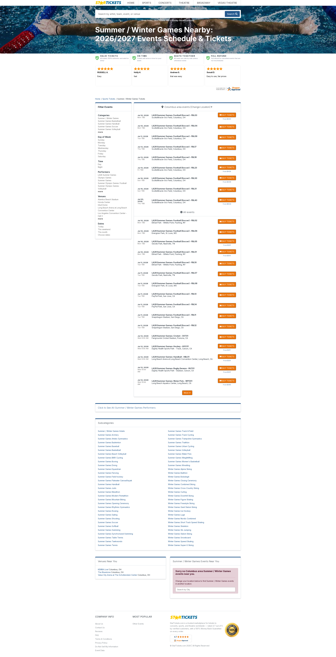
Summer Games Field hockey (110, 477)
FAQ (97, 635)
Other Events (138, 624)
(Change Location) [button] (200, 107)
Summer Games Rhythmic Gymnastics (114, 507)
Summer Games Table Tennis (110, 537)
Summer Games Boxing (108, 461)
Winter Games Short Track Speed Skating (186, 522)
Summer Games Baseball (108, 446)
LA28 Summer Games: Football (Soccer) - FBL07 (174, 273)
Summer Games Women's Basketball (184, 461)
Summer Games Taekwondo (110, 541)
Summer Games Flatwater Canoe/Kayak (115, 480)
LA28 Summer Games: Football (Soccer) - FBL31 (174, 189)
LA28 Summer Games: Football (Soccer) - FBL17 (174, 147)
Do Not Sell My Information (106, 646)
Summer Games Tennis (108, 545)
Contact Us (100, 627)
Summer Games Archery (108, 435)
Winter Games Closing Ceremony (182, 480)
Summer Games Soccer (108, 522)
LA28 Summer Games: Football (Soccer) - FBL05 (174, 241)
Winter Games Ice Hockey (179, 511)
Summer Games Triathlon (178, 442)
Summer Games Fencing (108, 473)
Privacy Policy (101, 643)
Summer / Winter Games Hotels (111, 431)
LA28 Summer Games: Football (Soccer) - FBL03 (174, 115)
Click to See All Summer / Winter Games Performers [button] (127, 407)
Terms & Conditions (103, 639)
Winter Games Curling (177, 492)
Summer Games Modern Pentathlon (113, 496)
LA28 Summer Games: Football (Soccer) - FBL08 (174, 283)
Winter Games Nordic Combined (182, 518)
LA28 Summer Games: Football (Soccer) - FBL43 (174, 200)
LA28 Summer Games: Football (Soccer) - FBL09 (174, 136)
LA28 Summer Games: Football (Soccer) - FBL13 (174, 294)
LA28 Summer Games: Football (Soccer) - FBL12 (174, 325)
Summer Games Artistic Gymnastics (113, 439)
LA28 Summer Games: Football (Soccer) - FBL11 (174, 315)
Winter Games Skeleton (178, 526)
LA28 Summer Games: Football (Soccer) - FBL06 (174, 231)
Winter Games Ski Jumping (179, 530)
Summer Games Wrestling (179, 465)
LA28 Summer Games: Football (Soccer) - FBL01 (174, 252)
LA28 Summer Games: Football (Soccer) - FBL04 (174, 126)
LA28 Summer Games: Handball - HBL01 (170, 357)
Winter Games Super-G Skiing (181, 545)
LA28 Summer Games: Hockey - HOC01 (170, 346)
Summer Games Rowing (108, 511)
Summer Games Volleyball (179, 450)
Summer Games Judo (107, 488)
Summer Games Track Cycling (181, 435)
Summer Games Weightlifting (180, 458)
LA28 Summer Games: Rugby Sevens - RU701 (173, 368)
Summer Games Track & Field (180, 431)
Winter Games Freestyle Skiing (181, 503)
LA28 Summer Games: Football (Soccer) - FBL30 (174, 178)
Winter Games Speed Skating (180, 541)
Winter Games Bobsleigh (178, 477)
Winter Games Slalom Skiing (180, 534)
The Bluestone (104, 572)
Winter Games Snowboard (179, 537)
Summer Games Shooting (109, 518)
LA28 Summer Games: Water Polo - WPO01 (172, 381)
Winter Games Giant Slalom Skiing (182, 507)
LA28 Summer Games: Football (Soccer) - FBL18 (174, 157)
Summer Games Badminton (109, 442)
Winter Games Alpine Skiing (180, 469)
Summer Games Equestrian (109, 469)
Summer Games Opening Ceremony (113, 503)
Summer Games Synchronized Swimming (115, 534)
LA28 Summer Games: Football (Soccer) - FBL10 (174, 262)
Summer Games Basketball (109, 450)
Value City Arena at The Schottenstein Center (117, 575)
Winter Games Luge (176, 515)
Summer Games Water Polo (179, 454)
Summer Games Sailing (107, 515)
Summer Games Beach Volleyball (112, 454)
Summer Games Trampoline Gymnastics (185, 439)
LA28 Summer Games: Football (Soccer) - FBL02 (174, 220)
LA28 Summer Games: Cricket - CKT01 (170, 336)
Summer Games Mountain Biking (111, 499)
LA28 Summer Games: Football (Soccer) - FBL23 (174, 168)
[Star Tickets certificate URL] (228, 88)
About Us (99, 624)
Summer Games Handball (108, 484)
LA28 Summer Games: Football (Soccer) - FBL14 (174, 304)
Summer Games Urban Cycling (181, 446)
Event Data (99, 650)
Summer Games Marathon (109, 492)
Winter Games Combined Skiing (181, 484)
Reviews (99, 631)
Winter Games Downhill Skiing (181, 496)
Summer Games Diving (107, 465)
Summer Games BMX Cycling (110, 458)
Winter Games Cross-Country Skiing (183, 488)
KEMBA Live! (103, 569)
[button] (146, 3)
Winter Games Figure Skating (180, 499)
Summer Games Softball (108, 526)
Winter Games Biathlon (177, 473)
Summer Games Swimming (109, 530)
